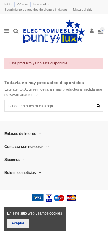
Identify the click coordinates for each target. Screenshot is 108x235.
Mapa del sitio (82, 9)
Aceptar (18, 223)
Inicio (8, 4)
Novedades (41, 4)
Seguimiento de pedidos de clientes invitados (36, 9)
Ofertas (22, 4)
